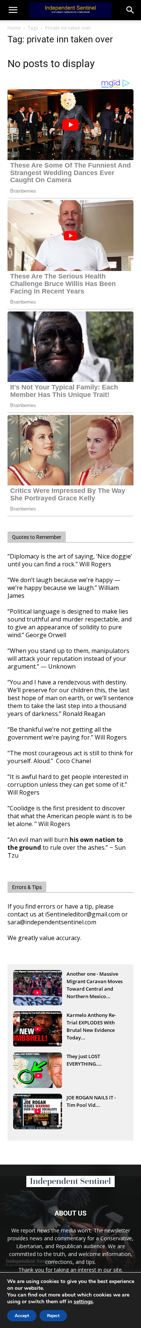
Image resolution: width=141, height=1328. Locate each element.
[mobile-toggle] (13, 10)
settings (83, 1301)
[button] (130, 10)
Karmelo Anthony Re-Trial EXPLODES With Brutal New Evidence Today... (91, 1023)
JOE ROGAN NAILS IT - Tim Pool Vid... (91, 1101)
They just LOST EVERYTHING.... (84, 1060)
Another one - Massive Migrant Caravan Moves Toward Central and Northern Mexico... (95, 982)
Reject (53, 1316)
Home (14, 28)
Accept (22, 1316)
